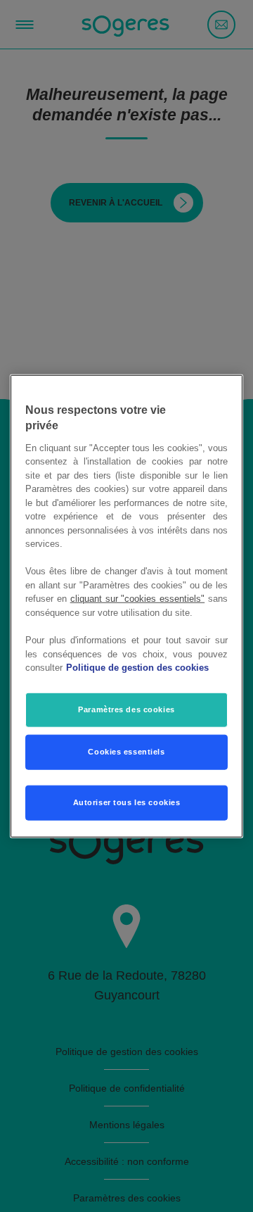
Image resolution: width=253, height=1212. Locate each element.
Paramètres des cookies (126, 709)
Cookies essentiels (126, 751)
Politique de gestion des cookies (137, 667)
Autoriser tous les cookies (127, 801)
